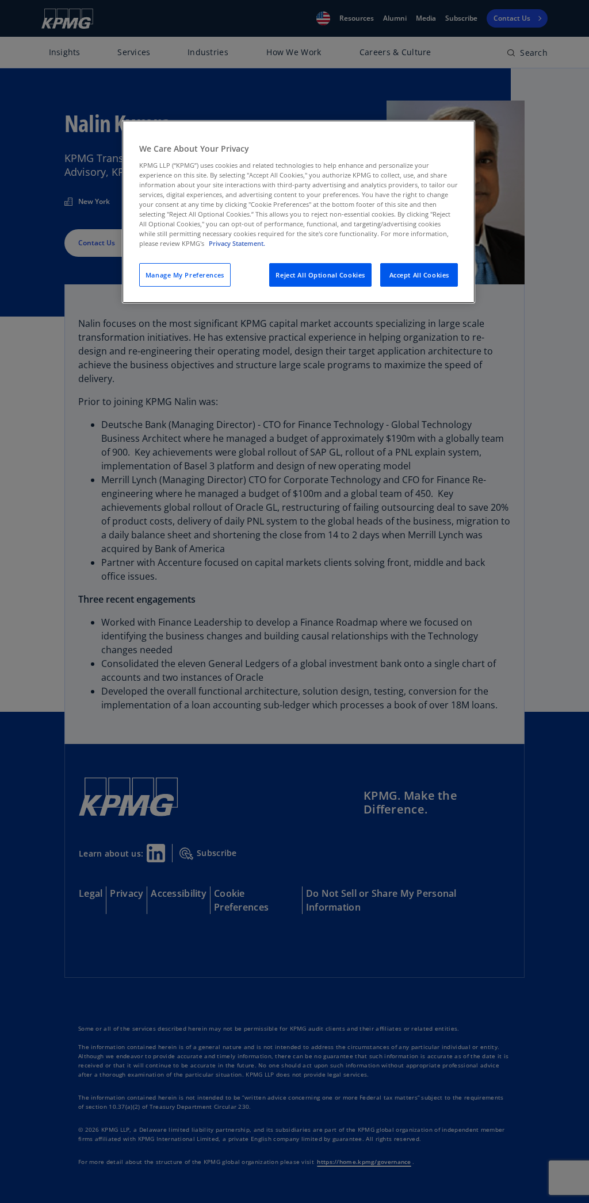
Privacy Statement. (237, 243)
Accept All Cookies (419, 275)
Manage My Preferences (185, 275)
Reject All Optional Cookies (320, 275)
